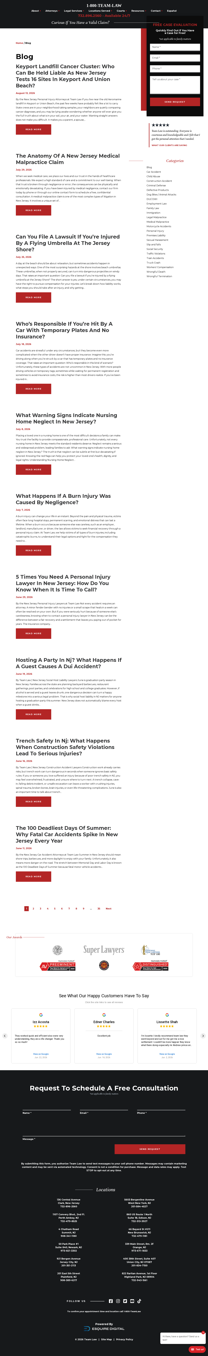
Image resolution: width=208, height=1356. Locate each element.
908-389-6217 (68, 1280)
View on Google (41, 1054)
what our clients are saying (169, 145)
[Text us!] (197, 1349)
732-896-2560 (68, 1206)
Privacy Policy (124, 1339)
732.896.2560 (104, 16)
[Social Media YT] (132, 1301)
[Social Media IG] (118, 1301)
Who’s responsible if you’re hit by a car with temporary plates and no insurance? (64, 330)
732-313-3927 (139, 1221)
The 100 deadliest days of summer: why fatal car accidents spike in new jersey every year (67, 834)
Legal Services (74, 11)
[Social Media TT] (139, 1301)
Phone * (142, 1113)
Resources (138, 11)
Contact (157, 11)
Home (19, 43)
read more (34, 129)
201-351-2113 (68, 1265)
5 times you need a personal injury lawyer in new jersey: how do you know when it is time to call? (63, 583)
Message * (29, 1139)
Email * (84, 1113)
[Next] (203, 1036)
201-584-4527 (139, 1206)
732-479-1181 (139, 1236)
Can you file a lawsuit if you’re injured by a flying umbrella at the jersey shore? (68, 243)
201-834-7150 (139, 1265)
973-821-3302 (69, 1250)
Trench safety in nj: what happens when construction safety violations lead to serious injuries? (65, 747)
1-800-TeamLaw (132, 1311)
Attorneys (52, 11)
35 (98, 908)
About (36, 11)
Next (108, 908)
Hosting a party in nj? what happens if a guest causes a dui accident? (69, 663)
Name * (27, 1113)
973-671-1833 (139, 1250)
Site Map (106, 1339)
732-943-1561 (139, 1280)
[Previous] (5, 1036)
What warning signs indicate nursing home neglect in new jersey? (66, 418)
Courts (122, 11)
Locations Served (100, 11)
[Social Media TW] (125, 1301)
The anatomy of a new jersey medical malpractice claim (68, 159)
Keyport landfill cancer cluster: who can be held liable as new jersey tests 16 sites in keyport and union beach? (65, 76)
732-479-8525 (68, 1221)
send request (175, 102)
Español (172, 11)
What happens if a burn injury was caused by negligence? (63, 499)
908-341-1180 (69, 1236)
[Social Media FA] (111, 1301)
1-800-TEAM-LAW (104, 5)
